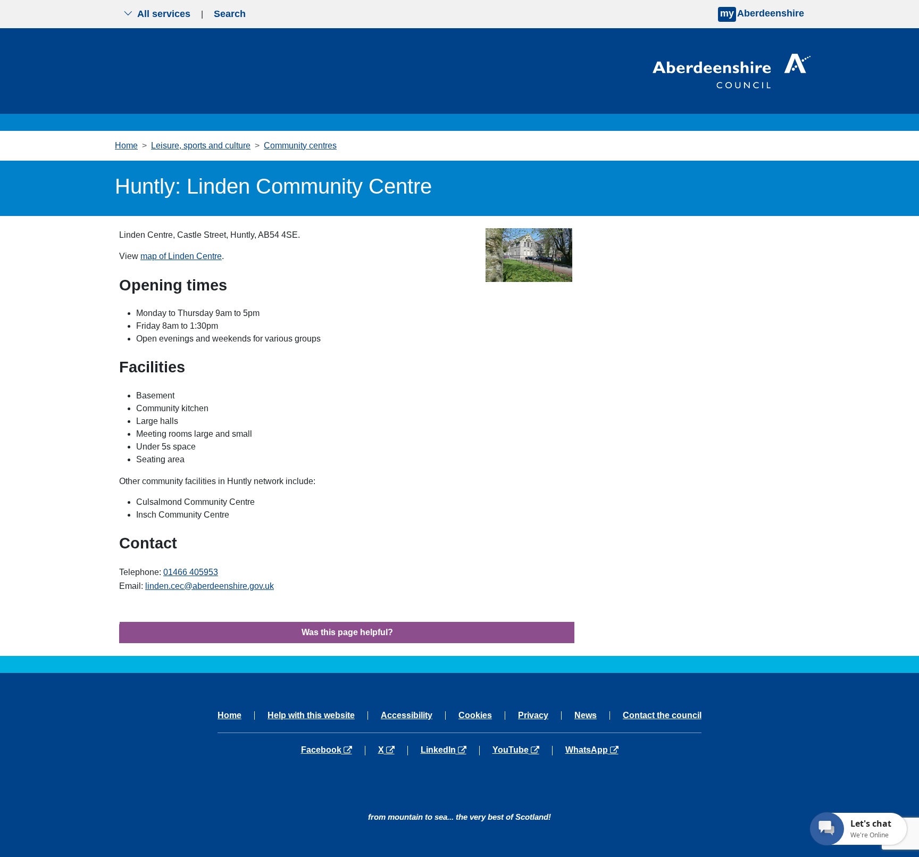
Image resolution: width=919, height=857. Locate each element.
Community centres (300, 145)
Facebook (333, 750)
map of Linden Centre (181, 256)
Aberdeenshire (762, 13)
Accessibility (406, 715)
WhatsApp (592, 750)
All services (163, 14)
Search (230, 14)
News (585, 715)
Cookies (475, 715)
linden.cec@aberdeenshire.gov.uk (209, 585)
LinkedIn (449, 750)
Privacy (533, 715)
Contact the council (662, 715)
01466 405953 (190, 572)
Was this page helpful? (347, 632)
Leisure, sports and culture (200, 145)
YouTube (522, 750)
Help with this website (311, 715)
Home (126, 145)
